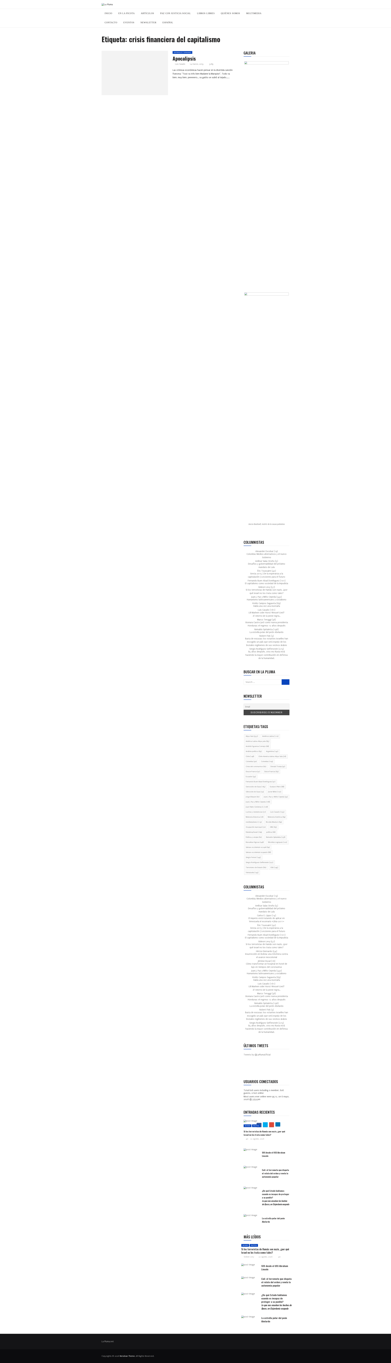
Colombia (251, 761)
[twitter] (133, 74)
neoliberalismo (253, 822)
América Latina (270, 736)
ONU (273, 827)
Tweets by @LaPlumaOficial (257, 1054)
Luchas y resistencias (256, 812)
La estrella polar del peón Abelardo (266, 632)
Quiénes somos (230, 13)
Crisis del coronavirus (256, 767)
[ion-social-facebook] (248, 1068)
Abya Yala (252, 736)
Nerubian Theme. (127, 1356)
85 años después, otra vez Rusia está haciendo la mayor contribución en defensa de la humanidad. (266, 655)
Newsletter (148, 22)
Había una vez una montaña (266, 606)
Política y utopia (254, 837)
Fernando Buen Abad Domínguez (260, 782)
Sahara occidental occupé (258, 847)
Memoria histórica (276, 817)
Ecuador (251, 777)
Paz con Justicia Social (175, 13)
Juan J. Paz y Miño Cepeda (258, 802)
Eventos (128, 22)
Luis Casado (180, 64)
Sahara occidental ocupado (258, 852)
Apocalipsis (184, 58)
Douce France (253, 772)
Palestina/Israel (254, 832)
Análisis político (254, 751)
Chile (250, 756)
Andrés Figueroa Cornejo (257, 746)
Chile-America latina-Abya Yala (272, 756)
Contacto (111, 22)
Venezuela (252, 873)
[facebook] (126, 74)
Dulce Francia (271, 772)
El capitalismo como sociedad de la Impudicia (266, 583)
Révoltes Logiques (277, 842)
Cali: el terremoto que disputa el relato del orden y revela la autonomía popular (275, 1173)
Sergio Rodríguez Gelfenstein (259, 862)
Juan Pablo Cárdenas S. (257, 807)
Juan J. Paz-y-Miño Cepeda (276, 797)
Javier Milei (274, 792)
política (270, 832)
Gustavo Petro (277, 787)
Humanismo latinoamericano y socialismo (266, 599)
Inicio (108, 13)
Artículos (147, 13)
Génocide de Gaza (255, 792)
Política (256, 1126)
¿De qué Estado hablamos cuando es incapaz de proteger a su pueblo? (276, 1301)
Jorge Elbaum (252, 797)
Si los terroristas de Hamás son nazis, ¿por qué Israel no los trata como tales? (264, 1133)
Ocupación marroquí (255, 827)
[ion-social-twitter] (255, 1068)
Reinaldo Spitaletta (275, 837)
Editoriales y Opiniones (182, 52)
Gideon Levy (249, 1257)
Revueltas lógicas (255, 842)
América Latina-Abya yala (257, 741)
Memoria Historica (254, 817)
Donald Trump (277, 767)
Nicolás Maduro (274, 822)
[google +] (140, 74)
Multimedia (253, 13)
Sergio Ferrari (253, 857)
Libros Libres (206, 13)
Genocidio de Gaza (255, 787)
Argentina (272, 751)
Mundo (247, 1126)
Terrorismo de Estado (256, 867)
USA (274, 867)
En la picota (126, 13)
